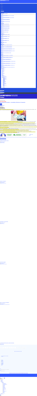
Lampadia (4, 105)
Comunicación (4, 77)
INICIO (1, 2)
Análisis (2, 77)
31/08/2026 (2, 37)
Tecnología (4, 87)
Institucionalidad (3, 73)
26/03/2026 (2, 64)
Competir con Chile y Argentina (5, 19)
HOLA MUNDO (4, 383)
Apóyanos (2, 356)
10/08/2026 (2, 16)
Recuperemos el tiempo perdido (5, 40)
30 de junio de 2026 (2, 263)
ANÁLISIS (2, 380)
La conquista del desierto (4, 13)
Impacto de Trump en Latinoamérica (4, 302)
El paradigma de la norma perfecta (5, 65)
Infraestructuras (4, 83)
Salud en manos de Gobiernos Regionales (6, 59)
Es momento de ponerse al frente (5, 34)
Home (0, 100)
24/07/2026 (2, 20)
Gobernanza (4, 82)
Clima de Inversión (4, 76)
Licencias (30, 137)
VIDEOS (1, 381)
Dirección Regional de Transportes (12, 137)
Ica (23, 137)
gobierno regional (21, 137)
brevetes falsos (4, 137)
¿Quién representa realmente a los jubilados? (7, 55)
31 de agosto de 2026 (2, 142)
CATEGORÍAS (2, 11)
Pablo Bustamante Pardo (3, 222)
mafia (35, 137)
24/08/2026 (2, 58)
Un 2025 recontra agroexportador (5, 21)
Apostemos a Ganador (4, 42)
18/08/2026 (2, 60)
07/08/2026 (2, 18)
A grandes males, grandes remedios (5, 61)
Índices (2, 72)
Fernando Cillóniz (18, 137)
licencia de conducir (27, 137)
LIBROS (1, 393)
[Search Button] (4, 90)
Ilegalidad (24, 137)
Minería (3, 84)
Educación (4, 81)
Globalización (3, 69)
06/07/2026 (2, 41)
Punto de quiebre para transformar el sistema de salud (8, 63)
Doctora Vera (16, 137)
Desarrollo (4, 100)
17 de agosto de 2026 (2, 182)
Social (3, 392)
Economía (4, 80)
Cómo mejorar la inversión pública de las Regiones (7, 17)
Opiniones (2, 360)
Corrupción (8, 137)
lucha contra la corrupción (33, 137)
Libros (2, 361)
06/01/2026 (2, 22)
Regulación (4, 86)
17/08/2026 (2, 39)
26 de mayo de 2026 (2, 344)
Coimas (6, 137)
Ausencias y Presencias (4, 38)
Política (2, 12)
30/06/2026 (2, 43)
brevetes (2, 137)
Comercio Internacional (5, 384)
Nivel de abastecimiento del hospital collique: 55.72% (8, 67)
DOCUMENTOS (2, 90)
